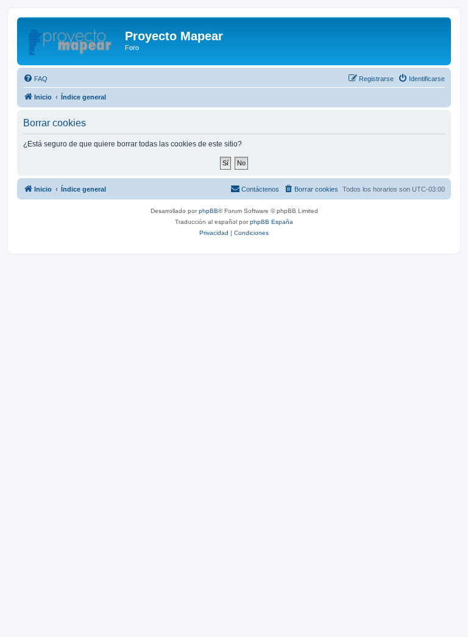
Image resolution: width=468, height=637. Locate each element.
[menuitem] (35, 78)
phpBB (208, 210)
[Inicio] (72, 39)
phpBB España (271, 221)
